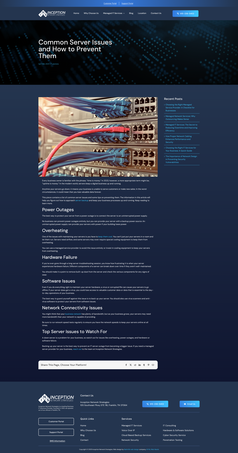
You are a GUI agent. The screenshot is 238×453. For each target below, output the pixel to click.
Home (83, 425)
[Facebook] (126, 365)
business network (73, 314)
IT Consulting (169, 425)
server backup (81, 200)
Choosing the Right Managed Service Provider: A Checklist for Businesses (180, 107)
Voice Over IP (128, 430)
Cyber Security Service (174, 435)
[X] (130, 365)
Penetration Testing (172, 440)
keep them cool (105, 236)
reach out (77, 349)
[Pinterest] (148, 365)
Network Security (130, 440)
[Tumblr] (144, 365)
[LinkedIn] (139, 365)
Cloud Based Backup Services (136, 435)
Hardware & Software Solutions (178, 430)
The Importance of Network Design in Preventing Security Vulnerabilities (181, 159)
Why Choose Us (88, 430)
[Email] (153, 365)
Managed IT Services (132, 425)
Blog (82, 435)
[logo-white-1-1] (51, 11)
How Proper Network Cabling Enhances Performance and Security (179, 139)
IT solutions (55, 64)
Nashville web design (131, 449)
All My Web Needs (152, 449)
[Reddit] (135, 365)
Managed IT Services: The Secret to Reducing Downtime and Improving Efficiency (181, 127)
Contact (84, 440)
